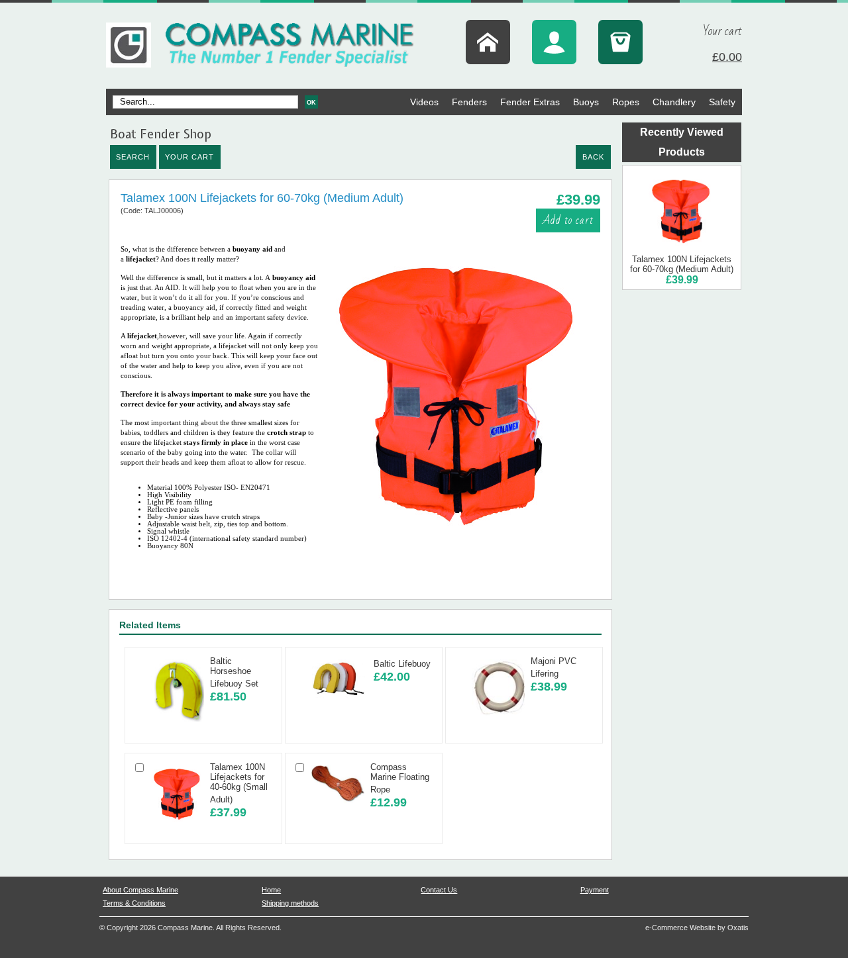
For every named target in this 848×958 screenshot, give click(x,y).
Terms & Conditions (134, 903)
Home (271, 890)
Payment (594, 890)
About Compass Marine (140, 890)
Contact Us (439, 890)
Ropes (625, 102)
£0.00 (727, 57)
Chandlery (674, 102)
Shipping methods (290, 903)
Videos (424, 102)
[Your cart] (620, 42)
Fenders (469, 102)
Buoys (586, 102)
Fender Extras (530, 102)
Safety (722, 102)
